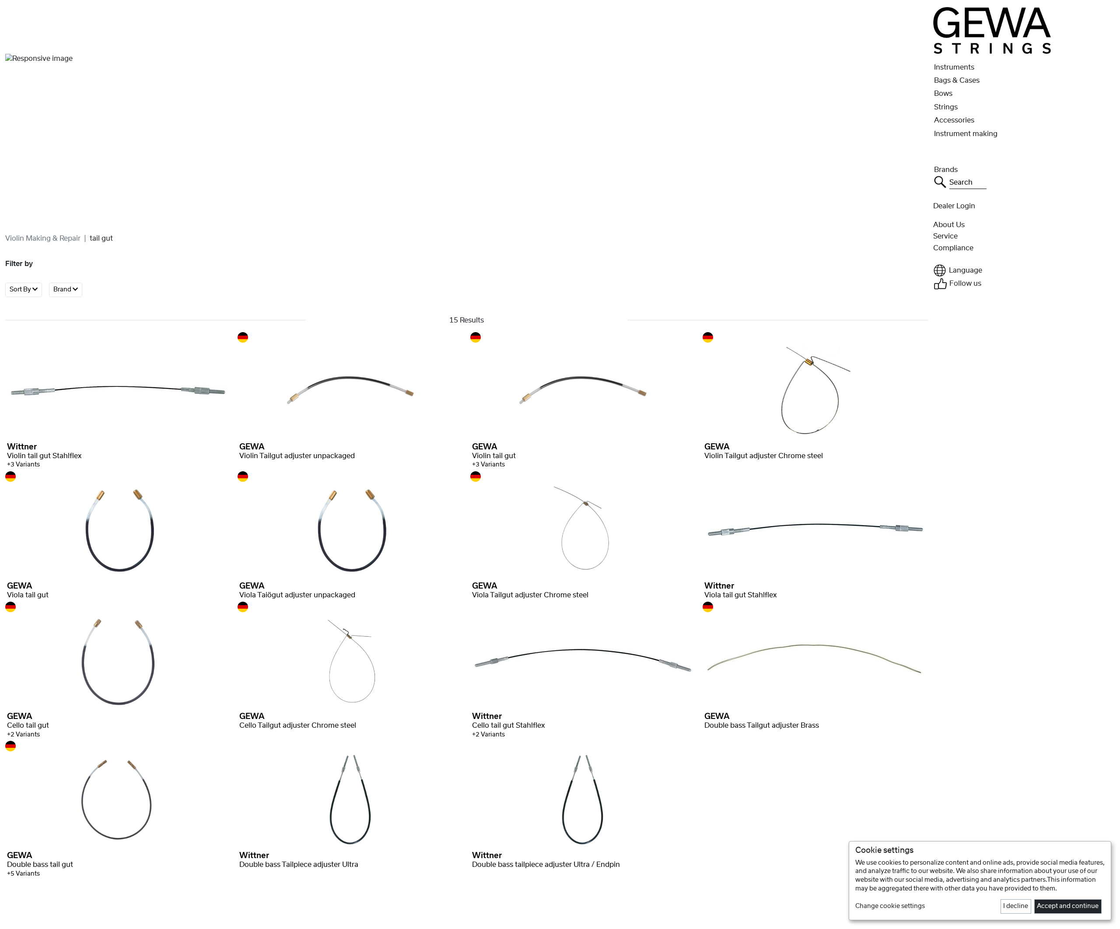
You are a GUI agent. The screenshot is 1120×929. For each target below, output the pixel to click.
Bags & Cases (957, 80)
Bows (943, 93)
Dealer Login (954, 206)
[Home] (991, 30)
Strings (946, 107)
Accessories (954, 120)
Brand (63, 290)
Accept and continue (1068, 906)
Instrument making (966, 133)
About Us (949, 224)
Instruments (954, 67)
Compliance (953, 248)
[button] (1024, 270)
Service (945, 236)
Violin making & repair (42, 238)
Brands (946, 169)
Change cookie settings (890, 906)
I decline (1015, 906)
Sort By (21, 290)
